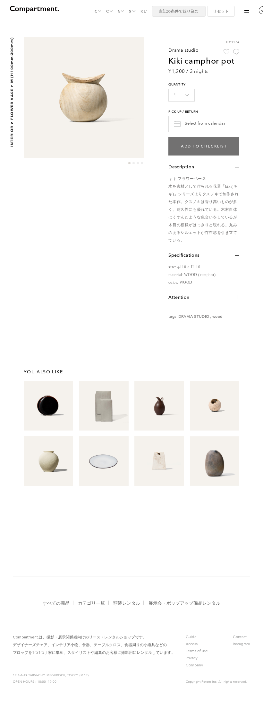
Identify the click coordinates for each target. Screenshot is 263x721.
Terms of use (197, 651)
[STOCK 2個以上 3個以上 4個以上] (132, 11)
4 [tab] (142, 163)
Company (194, 665)
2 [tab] (133, 163)
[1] (181, 95)
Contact (240, 637)
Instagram (241, 644)
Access (192, 644)
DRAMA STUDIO (193, 316)
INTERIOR (11, 136)
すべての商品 (56, 603)
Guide (191, 637)
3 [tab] (138, 163)
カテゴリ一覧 (91, 603)
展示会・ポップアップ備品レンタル (184, 603)
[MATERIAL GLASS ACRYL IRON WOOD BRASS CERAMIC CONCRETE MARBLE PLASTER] (121, 11)
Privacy (192, 658)
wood (217, 316)
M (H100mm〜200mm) (11, 60)
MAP (84, 675)
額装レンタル (126, 603)
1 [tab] (129, 163)
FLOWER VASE (11, 104)
